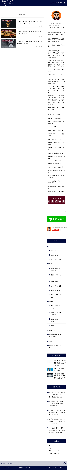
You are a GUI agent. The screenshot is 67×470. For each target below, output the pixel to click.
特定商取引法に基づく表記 (23, 468)
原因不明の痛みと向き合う (56, 269)
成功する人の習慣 (56, 259)
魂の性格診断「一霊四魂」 (56, 320)
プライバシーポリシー (9, 468)
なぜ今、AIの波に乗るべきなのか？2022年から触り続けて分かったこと (57, 421)
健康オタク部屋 (55, 290)
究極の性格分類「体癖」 (55, 307)
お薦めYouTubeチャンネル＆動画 (55, 336)
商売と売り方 (55, 250)
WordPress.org (53, 453)
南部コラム (52, 330)
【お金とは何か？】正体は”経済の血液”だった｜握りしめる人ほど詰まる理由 (57, 430)
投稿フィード (52, 448)
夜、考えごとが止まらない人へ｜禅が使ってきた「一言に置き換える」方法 (57, 395)
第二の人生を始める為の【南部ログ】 (7, 3)
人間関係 (51, 301)
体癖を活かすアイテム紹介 (56, 314)
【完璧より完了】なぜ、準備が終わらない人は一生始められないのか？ (57, 412)
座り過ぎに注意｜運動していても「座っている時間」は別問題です (57, 403)
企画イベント (53, 341)
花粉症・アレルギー (56, 276)
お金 (50, 246)
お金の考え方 (55, 255)
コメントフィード (54, 451)
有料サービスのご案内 (55, 347)
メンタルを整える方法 (56, 296)
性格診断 (53, 326)
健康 (50, 264)
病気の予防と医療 (56, 286)
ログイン (51, 446)
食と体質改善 (55, 281)
